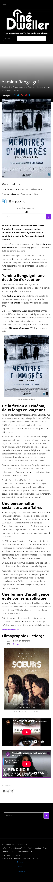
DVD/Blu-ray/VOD (25, 851)
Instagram (21, 871)
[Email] (12, 791)
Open (6, 5)
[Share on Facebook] (4, 791)
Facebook (20, 866)
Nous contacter (8, 844)
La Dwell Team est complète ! (13, 848)
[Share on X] (8, 791)
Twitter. (20, 862)
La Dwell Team (22, 844)
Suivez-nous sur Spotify (11, 855)
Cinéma (5, 851)
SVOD (13, 851)
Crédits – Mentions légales (37, 848)
